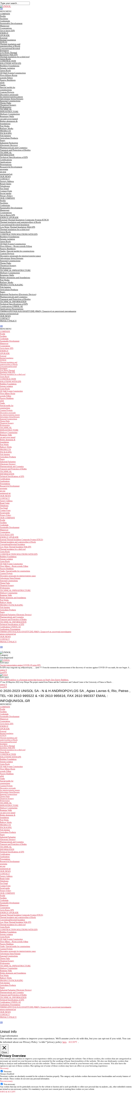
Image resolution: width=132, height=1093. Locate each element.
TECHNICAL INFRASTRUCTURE (9, 110)
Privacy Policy (6, 196)
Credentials (5, 21)
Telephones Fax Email (5, 187)
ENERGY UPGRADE (9, 217)
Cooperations (6, 28)
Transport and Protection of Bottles (15, 150)
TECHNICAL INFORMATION (7, 153)
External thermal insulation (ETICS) (8, 40)
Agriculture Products (9, 138)
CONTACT (5, 179)
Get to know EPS (7, 30)
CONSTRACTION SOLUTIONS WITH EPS (10, 62)
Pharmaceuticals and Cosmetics (13, 147)
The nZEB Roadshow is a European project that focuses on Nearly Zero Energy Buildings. (34, 680)
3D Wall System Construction (13, 73)
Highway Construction (10, 114)
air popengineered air (6, 172)
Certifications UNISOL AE (11, 306)
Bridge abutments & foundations (9, 122)
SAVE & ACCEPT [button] (7, 1092)
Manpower (4, 26)
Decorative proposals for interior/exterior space (20, 256)
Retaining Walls (7, 275)
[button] (6, 11)
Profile (3, 16)
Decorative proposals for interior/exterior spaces (11, 95)
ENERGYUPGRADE (5, 34)
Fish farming (5, 135)
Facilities (4, 18)
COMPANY (5, 14)
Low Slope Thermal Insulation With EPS (9, 53)
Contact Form (6, 191)
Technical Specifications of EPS (14, 157)
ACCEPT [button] (72, 1042)
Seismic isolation (7, 68)
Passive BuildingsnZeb (8, 81)
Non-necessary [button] (6, 1081)
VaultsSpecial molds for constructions (7, 87)
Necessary (8, 1071)
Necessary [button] (4, 1068)
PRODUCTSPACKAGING (6, 132)
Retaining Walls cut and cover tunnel (9, 117)
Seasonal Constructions (10, 101)
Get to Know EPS (7, 215)
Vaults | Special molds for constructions (17, 251)
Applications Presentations (6, 163)
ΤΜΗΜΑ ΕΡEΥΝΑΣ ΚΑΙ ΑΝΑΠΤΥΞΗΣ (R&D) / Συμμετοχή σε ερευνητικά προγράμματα (38, 311)
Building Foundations (9, 65)
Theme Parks (5, 103)
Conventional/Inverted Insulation (10, 49)
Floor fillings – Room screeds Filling (16, 246)
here (64, 1042)
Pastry (2, 140)
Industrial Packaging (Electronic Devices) (9, 144)
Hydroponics (5, 107)
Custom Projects (7, 92)
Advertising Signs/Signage (11, 98)
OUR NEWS (5, 176)
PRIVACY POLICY (8, 321)
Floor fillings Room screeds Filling (8, 76)
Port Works (4, 126)
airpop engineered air (9, 313)
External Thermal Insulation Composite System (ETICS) (24, 220)
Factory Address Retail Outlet (7, 182)
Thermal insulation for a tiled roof (14, 56)
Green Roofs (5, 59)
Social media (5, 193)
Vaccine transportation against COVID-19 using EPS (20, 665)
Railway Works (6, 128)
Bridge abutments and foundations (15, 277)
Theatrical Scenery (8, 105)
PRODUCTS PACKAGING (11, 285)
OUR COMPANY (7, 198)
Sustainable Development (11, 23)
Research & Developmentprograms (11, 168)
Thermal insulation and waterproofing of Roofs (10, 45)
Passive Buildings (8, 248)
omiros (2, 670)
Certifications (6, 159)
